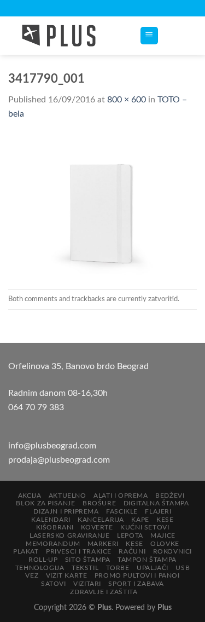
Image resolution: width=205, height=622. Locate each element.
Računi (132, 551)
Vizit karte (66, 575)
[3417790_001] (102, 204)
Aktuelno (67, 495)
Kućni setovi (144, 527)
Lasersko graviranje (70, 535)
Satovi (53, 583)
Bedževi (169, 495)
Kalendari (51, 519)
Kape (140, 519)
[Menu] (149, 36)
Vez (31, 575)
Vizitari (87, 583)
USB (182, 568)
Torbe (118, 568)
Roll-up (42, 559)
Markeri (103, 543)
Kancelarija (101, 519)
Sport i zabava (136, 583)
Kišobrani (55, 527)
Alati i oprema (120, 495)
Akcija (30, 495)
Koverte (97, 527)
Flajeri (158, 511)
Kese (164, 519)
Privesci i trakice (79, 551)
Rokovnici (172, 551)
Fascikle (122, 511)
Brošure (99, 503)
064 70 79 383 (36, 407)
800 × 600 (126, 99)
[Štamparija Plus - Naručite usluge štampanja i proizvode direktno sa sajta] (65, 35)
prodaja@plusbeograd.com (59, 460)
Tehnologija (40, 568)
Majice (162, 535)
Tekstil (85, 568)
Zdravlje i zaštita (103, 592)
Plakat (26, 551)
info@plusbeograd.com (52, 445)
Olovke (164, 543)
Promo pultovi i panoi (137, 575)
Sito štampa (87, 559)
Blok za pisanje (45, 503)
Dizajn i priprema (65, 511)
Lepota (130, 535)
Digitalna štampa (156, 503)
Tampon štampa (147, 559)
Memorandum (53, 543)
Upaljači (152, 568)
